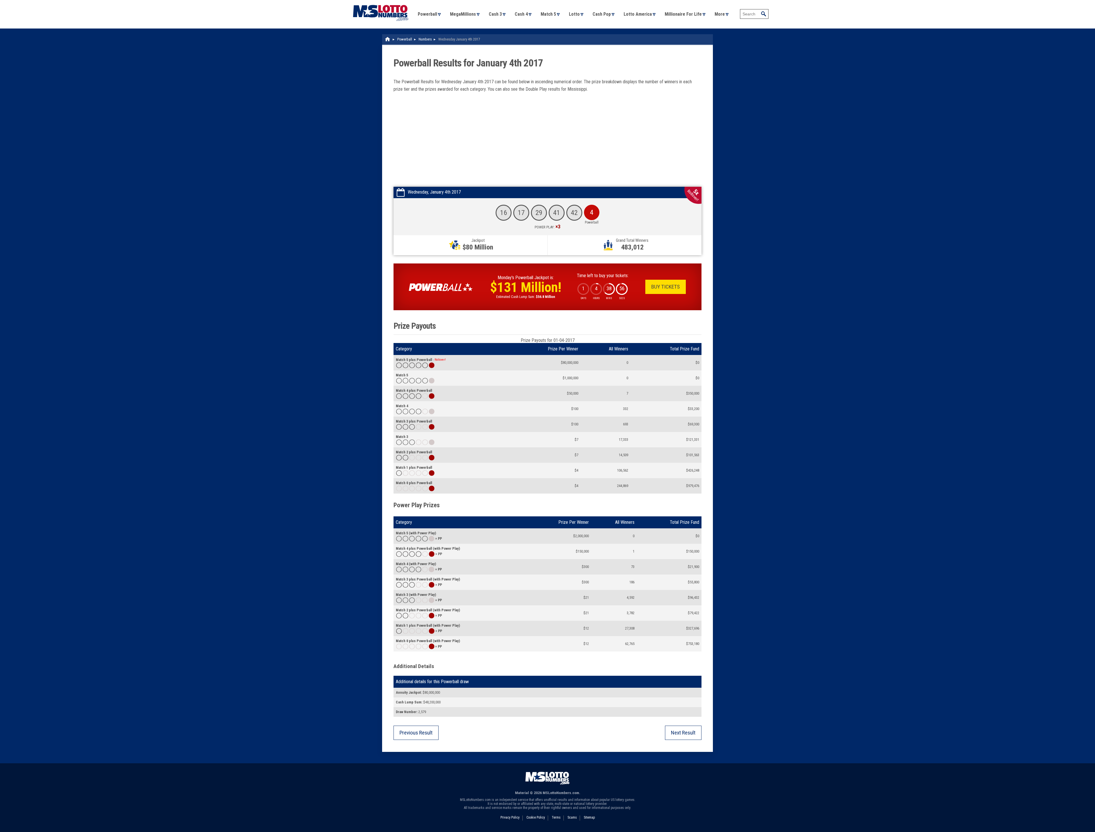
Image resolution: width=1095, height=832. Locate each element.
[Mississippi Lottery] (388, 39)
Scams (572, 817)
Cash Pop (602, 14)
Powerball (427, 14)
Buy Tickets (665, 286)
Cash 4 (521, 14)
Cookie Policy (535, 817)
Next (683, 732)
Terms (556, 817)
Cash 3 (495, 14)
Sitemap (589, 817)
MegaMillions (463, 14)
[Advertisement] (547, 144)
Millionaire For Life (683, 14)
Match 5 (548, 14)
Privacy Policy (510, 817)
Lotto (574, 14)
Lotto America (638, 14)
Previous (416, 732)
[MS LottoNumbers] (380, 2)
